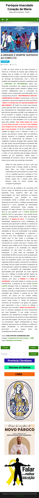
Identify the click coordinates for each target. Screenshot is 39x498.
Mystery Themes (19, 496)
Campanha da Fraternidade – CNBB (21, 338)
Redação (14, 64)
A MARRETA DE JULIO (34, 347)
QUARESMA (5, 61)
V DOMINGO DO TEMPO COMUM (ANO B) (6, 347)
